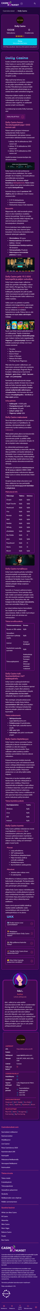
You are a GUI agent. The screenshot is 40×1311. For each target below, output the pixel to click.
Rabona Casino (6, 1232)
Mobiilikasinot (5, 1140)
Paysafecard (25, 1104)
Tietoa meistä (5, 1178)
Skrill (15, 1102)
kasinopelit (20, 307)
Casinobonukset (9, 11)
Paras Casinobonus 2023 (9, 1148)
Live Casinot (5, 1144)
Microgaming (22, 1112)
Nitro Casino (5, 1224)
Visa (6, 1104)
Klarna (11, 1104)
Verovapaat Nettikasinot (9, 1163)
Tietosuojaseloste (7, 1186)
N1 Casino (4, 1216)
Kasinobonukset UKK (8, 1152)
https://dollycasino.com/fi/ (25, 1049)
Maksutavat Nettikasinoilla (9, 1159)
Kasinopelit (5, 1155)
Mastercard (8, 1102)
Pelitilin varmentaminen (9, 1202)
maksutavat (9, 430)
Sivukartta (4, 1194)
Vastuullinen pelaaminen (9, 1190)
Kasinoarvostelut (6, 1136)
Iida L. (20, 990)
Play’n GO (8, 1112)
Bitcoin (33, 1104)
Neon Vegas (5, 1228)
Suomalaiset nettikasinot (9, 1132)
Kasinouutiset (5, 1167)
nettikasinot (20, 831)
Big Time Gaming (20, 1114)
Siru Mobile (27, 1102)
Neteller (20, 1102)
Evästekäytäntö (6, 1182)
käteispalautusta (19, 183)
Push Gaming (9, 1114)
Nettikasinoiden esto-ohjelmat (11, 1198)
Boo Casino (5, 1240)
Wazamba (4, 1220)
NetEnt (15, 1112)
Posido (3, 1236)
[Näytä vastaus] (32, 923)
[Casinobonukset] (14, 3)
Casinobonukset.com (7, 1254)
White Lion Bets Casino (9, 1212)
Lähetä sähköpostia (20, 997)
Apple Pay (18, 1104)
